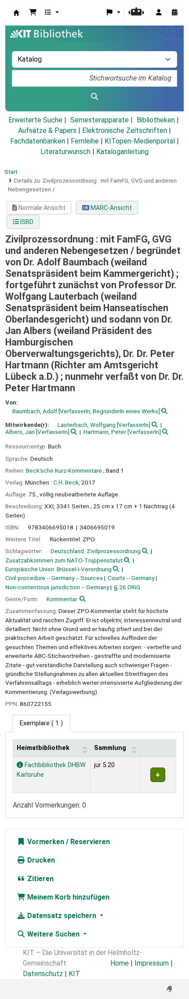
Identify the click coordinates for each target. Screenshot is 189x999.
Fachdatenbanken (37, 141)
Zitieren (39, 878)
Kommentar (62, 598)
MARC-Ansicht (110, 207)
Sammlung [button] (110, 748)
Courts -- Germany (131, 577)
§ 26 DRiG (127, 587)
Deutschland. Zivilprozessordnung (96, 551)
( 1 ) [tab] (41, 723)
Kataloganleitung (122, 151)
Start (11, 171)
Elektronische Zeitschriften (124, 130)
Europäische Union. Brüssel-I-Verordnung (58, 569)
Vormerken (44, 841)
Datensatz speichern (61, 915)
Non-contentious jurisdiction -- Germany (57, 587)
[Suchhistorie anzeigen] (174, 12)
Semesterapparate (99, 120)
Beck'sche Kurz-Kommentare (64, 470)
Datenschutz (43, 974)
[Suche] (94, 97)
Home (119, 963)
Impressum (151, 963)
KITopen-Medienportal (140, 141)
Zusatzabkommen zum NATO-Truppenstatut (64, 560)
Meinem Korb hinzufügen (67, 897)
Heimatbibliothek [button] (43, 748)
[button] (32, 12)
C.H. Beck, (66, 482)
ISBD (26, 221)
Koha (16, 13)
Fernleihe (85, 141)
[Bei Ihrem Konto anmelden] (158, 12)
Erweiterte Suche (35, 120)
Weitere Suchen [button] (53, 934)
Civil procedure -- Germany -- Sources (54, 577)
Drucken (40, 860)
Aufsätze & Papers (47, 130)
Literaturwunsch (65, 151)
